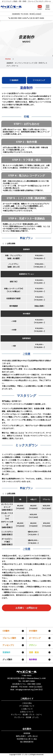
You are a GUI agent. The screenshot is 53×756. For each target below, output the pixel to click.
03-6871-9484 (29, 681)
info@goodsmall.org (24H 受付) (29, 689)
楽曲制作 (14, 80)
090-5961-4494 (34, 684)
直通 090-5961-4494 (18, 18)
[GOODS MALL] (26, 672)
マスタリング (40, 80)
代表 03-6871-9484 (37, 18)
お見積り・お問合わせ (26, 607)
